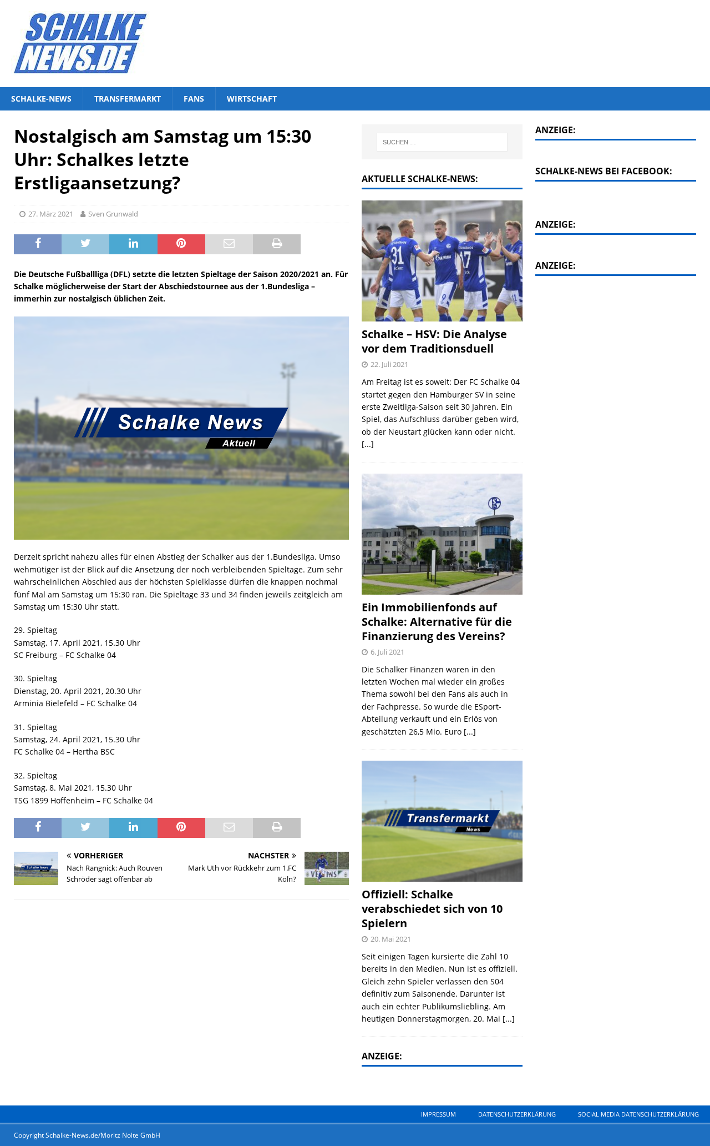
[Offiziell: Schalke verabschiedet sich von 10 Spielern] (442, 821)
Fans (194, 98)
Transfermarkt (127, 98)
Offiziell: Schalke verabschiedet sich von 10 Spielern (432, 909)
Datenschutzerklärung (517, 1114)
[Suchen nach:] (441, 142)
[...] (368, 444)
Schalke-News (41, 98)
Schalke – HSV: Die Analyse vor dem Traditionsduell (434, 341)
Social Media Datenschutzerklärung (638, 1114)
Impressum (438, 1114)
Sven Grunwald (113, 214)
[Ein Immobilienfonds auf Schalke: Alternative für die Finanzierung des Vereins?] (442, 534)
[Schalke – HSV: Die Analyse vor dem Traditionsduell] (442, 260)
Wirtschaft (252, 98)
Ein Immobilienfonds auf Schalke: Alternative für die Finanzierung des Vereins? (437, 622)
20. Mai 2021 (391, 939)
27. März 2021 (50, 214)
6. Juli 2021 (387, 652)
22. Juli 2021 (389, 364)
